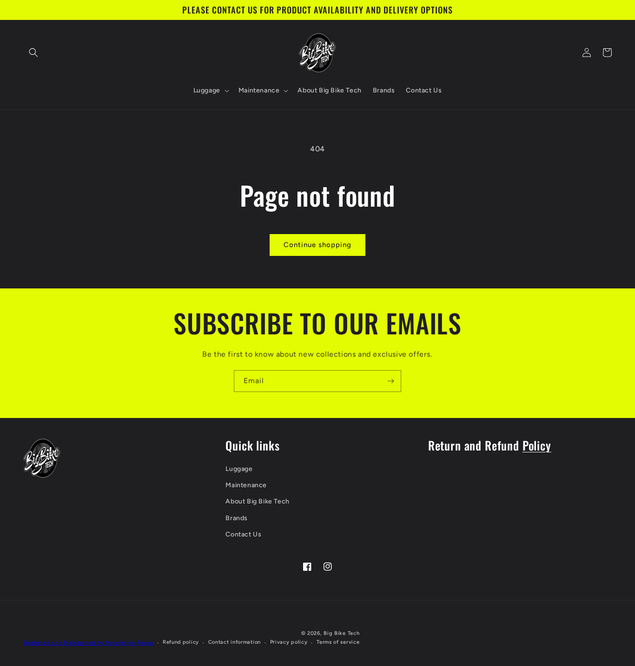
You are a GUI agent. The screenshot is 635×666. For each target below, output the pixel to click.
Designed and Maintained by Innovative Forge (88, 643)
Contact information (234, 642)
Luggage (238, 469)
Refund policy (181, 642)
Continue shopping (317, 245)
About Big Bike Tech (257, 501)
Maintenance (246, 485)
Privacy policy (289, 642)
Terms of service (338, 642)
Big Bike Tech (341, 633)
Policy (537, 445)
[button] (33, 52)
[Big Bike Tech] (41, 458)
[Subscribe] (390, 381)
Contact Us (243, 534)
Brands (236, 518)
